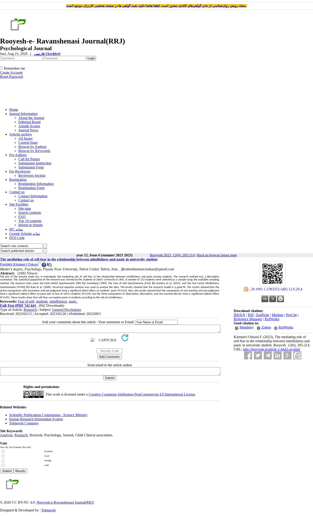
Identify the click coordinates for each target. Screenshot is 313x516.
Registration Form (31, 188)
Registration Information (36, 184)
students (42, 301)
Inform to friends (30, 225)
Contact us (17, 192)
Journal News (28, 130)
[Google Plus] (287, 355)
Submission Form (31, 167)
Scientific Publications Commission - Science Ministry (48, 415)
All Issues (25, 138)
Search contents (29, 213)
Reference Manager (248, 319)
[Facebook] (248, 355)
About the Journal (31, 118)
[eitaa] (297, 355)
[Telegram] (268, 355)
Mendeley (246, 327)
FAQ (22, 217)
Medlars (277, 315)
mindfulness (58, 301)
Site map (24, 208)
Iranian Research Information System (36, 419)
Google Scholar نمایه (24, 234)
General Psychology (66, 310)
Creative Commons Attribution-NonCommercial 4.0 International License (142, 394)
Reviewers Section (31, 175)
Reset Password (11, 77)
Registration (18, 180)
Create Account (11, 72)
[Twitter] (258, 355)
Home (13, 109)
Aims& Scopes (29, 126)
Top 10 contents (29, 221)
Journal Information (23, 114)
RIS (251, 315)
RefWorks (272, 319)
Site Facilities (18, 204)
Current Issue (28, 142)
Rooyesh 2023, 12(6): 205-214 (172, 255)
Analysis (6, 435)
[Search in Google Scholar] (44, 266)
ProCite (291, 315)
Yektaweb (48, 510)
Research (30, 310)
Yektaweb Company (24, 423)
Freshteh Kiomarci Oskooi (19, 264)
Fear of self (26, 301)
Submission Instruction (34, 163)
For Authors (18, 155)
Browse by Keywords (34, 151)
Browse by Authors (32, 147)
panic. (73, 301)
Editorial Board (29, 122)
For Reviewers (19, 171)
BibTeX (239, 315)
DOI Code (17, 238)
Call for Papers (29, 159)
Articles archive (20, 134)
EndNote (262, 315)
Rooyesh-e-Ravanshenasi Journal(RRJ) (65, 502)
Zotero (266, 327)
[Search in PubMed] (49, 266)
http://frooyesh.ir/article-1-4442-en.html (271, 349)
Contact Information (32, 196)
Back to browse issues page (217, 255)
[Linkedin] (278, 355)
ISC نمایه (16, 229)
